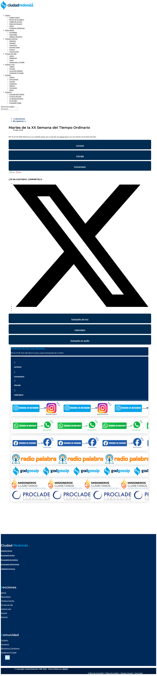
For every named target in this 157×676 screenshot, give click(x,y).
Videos (11, 77)
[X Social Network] (80, 306)
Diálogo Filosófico (15, 37)
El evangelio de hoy (8, 555)
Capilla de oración (15, 22)
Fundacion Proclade (8, 652)
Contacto (4, 640)
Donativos (5, 644)
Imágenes (13, 84)
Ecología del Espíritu (16, 94)
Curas (11, 60)
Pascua (12, 49)
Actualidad (13, 32)
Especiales (13, 34)
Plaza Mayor (6, 597)
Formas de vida (7, 605)
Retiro (11, 26)
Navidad (12, 43)
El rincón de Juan (15, 96)
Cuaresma (13, 45)
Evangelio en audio (79, 341)
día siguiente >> (19, 121)
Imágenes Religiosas (17, 28)
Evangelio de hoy (79, 319)
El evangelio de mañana (9, 560)
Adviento (12, 41)
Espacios (8, 92)
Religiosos (13, 58)
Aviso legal (139, 673)
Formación (13, 88)
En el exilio (13, 101)
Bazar (11, 90)
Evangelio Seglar (15, 103)
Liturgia (80, 156)
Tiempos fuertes (7, 601)
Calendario (80, 330)
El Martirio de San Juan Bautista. (28, 348)
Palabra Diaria (14, 17)
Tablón (11, 66)
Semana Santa (14, 47)
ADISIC (65, 669)
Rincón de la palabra (16, 19)
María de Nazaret (15, 24)
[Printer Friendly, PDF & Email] (15, 173)
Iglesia (3, 593)
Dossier (12, 69)
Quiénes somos (6, 551)
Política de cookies (112, 673)
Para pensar (13, 79)
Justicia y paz (6, 609)
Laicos (11, 56)
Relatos (12, 86)
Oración (12, 81)
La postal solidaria (16, 71)
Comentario (80, 167)
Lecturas (17, 367)
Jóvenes (4, 613)
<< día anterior (19, 119)
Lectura (80, 146)
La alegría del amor (16, 98)
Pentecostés (14, 51)
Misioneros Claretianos (10, 648)
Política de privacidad (95, 673)
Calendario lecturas (8, 569)
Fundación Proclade (16, 73)
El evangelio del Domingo (10, 564)
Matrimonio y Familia (16, 62)
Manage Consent (127, 673)
